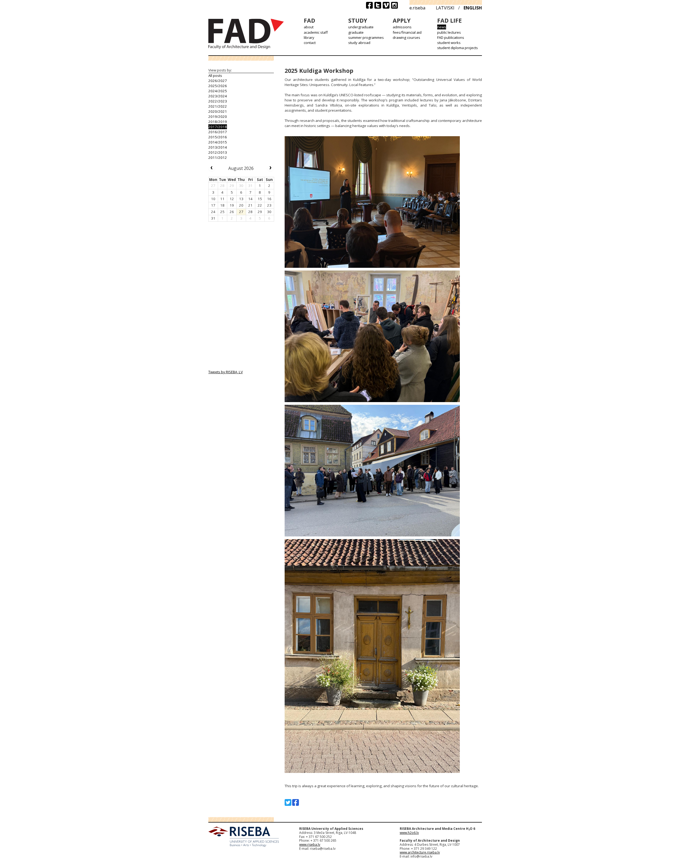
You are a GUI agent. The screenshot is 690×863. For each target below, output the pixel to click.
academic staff (316, 32)
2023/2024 (217, 96)
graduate (356, 32)
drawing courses (406, 37)
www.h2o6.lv (409, 832)
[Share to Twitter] (288, 802)
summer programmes (366, 37)
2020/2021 (217, 111)
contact (310, 42)
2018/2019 (217, 121)
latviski (445, 8)
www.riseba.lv (309, 844)
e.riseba (417, 8)
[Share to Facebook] (295, 802)
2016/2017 (217, 131)
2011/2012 (217, 157)
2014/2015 (217, 142)
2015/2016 (217, 137)
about (308, 27)
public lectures (449, 32)
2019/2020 (217, 116)
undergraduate (361, 27)
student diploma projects (457, 47)
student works (449, 42)
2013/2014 (217, 147)
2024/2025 (217, 90)
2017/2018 (217, 126)
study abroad (359, 42)
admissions (402, 27)
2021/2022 (217, 106)
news (441, 27)
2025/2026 (217, 85)
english (473, 8)
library (309, 37)
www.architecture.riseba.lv (420, 852)
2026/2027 (217, 80)
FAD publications (450, 37)
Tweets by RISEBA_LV (225, 371)
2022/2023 (217, 101)
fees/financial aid (407, 32)
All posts (215, 75)
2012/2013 (217, 152)
